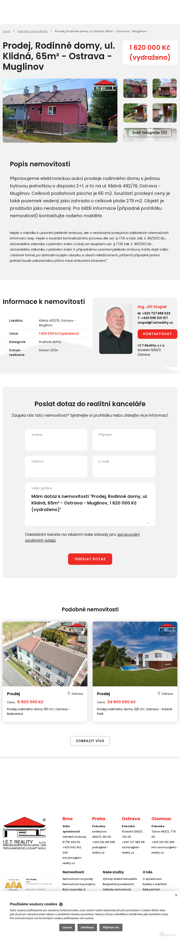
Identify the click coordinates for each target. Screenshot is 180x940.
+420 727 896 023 (156, 313)
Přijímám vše (111, 927)
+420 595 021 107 (154, 318)
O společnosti (152, 879)
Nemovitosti (73, 872)
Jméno (37, 434)
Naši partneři (151, 889)
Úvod (6, 31)
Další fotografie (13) (150, 132)
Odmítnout (87, 927)
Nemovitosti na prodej (78, 879)
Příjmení (105, 434)
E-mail (104, 461)
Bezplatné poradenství (118, 884)
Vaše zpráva (41, 488)
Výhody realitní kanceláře (120, 879)
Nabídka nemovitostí (32, 31)
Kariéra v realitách (155, 884)
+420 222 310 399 (103, 842)
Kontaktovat (157, 334)
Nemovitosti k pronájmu (79, 884)
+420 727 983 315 (133, 842)
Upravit (67, 927)
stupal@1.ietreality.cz (155, 322)
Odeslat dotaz (90, 559)
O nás (148, 872)
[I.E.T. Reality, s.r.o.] (25, 833)
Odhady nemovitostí (117, 889)
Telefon (37, 461)
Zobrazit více (90, 741)
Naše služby (113, 872)
